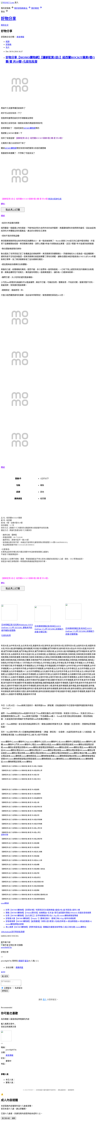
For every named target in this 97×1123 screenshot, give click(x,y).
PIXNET (30, 1090)
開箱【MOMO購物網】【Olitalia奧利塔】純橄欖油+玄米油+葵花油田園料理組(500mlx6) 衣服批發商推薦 (48, 913)
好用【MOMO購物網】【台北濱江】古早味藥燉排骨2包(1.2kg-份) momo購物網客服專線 (42, 916)
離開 (13, 1118)
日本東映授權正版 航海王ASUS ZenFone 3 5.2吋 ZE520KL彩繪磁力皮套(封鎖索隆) (79, 631)
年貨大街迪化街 (55, 199)
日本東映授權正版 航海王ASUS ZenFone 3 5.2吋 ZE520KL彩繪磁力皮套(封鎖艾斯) (49, 629)
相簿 (7, 42)
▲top (3, 972)
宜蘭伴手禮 (4, 834)
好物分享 (8, 18)
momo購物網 (5, 903)
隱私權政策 (62, 1090)
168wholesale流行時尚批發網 (12, 932)
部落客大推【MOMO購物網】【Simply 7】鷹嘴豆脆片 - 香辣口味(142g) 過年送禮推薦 (41, 918)
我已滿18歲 (6, 1118)
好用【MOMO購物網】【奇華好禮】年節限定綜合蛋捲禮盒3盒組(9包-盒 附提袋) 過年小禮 (43, 910)
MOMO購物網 (29, 128)
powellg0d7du (6, 947)
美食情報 (20, 37)
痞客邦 (21, 961)
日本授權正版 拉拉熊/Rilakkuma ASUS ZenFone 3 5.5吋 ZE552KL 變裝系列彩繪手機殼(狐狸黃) (17, 627)
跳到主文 (5, 25)
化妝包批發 (6, 635)
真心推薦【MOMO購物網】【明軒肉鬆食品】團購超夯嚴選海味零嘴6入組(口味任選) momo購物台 (46, 927)
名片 (7, 47)
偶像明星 (19, 967)
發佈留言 (5, 991)
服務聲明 (71, 1090)
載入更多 (5, 976)
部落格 (8, 44)
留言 (26, 961)
